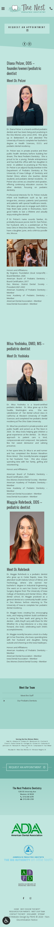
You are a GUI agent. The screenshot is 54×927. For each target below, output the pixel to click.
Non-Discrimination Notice (33, 918)
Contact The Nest (17, 914)
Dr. (8, 666)
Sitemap (41, 914)
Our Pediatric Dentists (27, 700)
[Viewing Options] (6, 921)
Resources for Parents (19, 911)
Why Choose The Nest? (30, 909)
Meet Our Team (27, 687)
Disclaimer (31, 914)
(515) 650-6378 (28, 797)
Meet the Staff (27, 695)
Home (16, 909)
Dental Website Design (15, 916)
